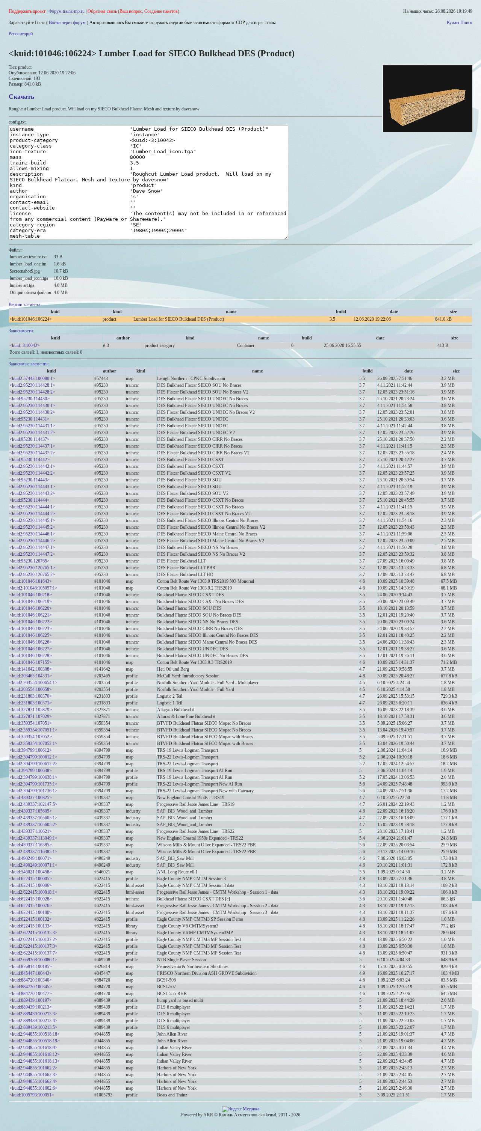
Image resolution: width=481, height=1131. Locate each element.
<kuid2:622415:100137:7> (33, 953)
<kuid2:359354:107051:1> (33, 730)
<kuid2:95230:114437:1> (32, 446)
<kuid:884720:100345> (30, 986)
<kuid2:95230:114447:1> (32, 547)
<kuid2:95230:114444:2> (32, 513)
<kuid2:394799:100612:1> (33, 757)
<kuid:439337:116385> (30, 844)
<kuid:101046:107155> (30, 662)
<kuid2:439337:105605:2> (33, 824)
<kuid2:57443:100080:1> (32, 378)
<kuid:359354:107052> (30, 736)
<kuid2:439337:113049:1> (33, 838)
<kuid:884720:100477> (30, 993)
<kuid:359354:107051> (30, 723)
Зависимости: (21, 330)
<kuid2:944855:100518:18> (34, 1034)
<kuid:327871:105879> (30, 709)
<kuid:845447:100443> (30, 973)
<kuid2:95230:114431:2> (32, 432)
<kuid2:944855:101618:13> (34, 1061)
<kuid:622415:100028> (30, 899)
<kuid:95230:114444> (29, 500)
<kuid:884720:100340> (30, 980)
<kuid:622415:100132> (30, 919)
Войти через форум (67, 22)
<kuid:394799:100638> (30, 770)
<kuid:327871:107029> (30, 716)
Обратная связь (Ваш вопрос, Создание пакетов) (133, 11)
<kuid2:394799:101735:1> (33, 784)
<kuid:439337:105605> (30, 811)
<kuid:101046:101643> (30, 581)
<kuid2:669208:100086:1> (33, 959)
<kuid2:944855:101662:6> (33, 1088)
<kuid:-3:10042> (24, 345)
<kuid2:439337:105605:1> (33, 817)
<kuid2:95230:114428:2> (32, 392)
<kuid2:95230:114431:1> (32, 425)
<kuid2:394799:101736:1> (33, 790)
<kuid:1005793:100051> (31, 1095)
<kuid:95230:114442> (29, 459)
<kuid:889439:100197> (30, 1000)
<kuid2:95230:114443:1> (32, 486)
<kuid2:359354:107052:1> (33, 743)
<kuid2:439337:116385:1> (33, 851)
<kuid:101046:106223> (30, 628)
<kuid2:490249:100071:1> (33, 865)
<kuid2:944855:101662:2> (33, 1068)
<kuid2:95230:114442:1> (32, 466)
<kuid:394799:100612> (30, 750)
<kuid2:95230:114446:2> (32, 540)
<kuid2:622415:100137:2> (33, 939)
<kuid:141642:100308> (30, 669)
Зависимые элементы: (29, 363)
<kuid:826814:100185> (30, 966)
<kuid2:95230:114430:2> (32, 412)
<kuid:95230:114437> (29, 439)
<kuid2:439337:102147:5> (33, 804)
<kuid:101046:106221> (30, 615)
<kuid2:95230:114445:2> (32, 527)
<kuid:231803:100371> (30, 703)
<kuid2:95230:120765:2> (32, 574)
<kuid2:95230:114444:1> (32, 507)
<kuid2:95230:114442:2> (32, 473)
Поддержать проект (27, 11)
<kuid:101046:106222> (30, 621)
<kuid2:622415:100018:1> (33, 892)
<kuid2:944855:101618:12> (34, 1054)
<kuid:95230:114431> (29, 419)
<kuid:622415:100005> (30, 878)
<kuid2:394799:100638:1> (33, 777)
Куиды (453, 22)
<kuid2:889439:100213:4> (33, 1020)
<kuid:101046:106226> (30, 642)
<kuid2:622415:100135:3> (33, 932)
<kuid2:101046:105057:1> (33, 588)
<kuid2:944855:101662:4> (33, 1081)
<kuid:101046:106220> (30, 608)
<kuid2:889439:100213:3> (33, 1013)
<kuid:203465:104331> (30, 676)
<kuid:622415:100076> (30, 905)
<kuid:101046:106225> (30, 635)
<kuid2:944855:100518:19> (34, 1041)
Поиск (466, 22)
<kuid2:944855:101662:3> (33, 1074)
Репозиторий (21, 33)
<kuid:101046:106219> (30, 601)
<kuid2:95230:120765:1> (32, 567)
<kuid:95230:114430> (29, 398)
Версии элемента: (25, 304)
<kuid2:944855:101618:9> (33, 1047)
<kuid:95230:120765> (29, 561)
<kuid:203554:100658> (30, 689)
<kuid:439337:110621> (30, 831)
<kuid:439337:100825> (30, 797)
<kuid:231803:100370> (30, 696)
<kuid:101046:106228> (30, 655)
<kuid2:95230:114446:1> (32, 534)
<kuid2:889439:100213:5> (33, 1027)
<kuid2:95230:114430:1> (32, 405)
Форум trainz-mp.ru (66, 11)
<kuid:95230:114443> (29, 480)
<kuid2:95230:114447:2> (32, 554)
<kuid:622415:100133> (30, 926)
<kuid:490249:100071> (30, 858)
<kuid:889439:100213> (30, 1007)
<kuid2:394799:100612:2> (33, 763)
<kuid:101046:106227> (30, 648)
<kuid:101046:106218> (30, 594)
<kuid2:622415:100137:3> (33, 946)
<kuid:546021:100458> (30, 872)
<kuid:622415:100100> (30, 912)
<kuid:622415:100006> (30, 885)
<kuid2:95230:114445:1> (32, 520)
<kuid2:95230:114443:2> (32, 493)
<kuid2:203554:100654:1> (33, 682)
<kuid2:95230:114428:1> (32, 385)
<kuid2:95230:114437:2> (32, 452)
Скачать (22, 96)
